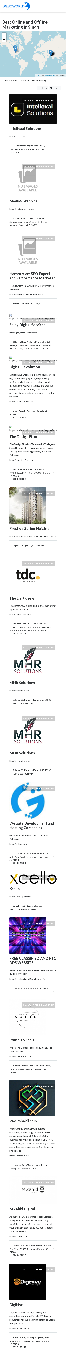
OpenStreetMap (50, 75)
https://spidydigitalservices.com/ (23, 332)
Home (7, 80)
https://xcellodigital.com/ (20, 896)
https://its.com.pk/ (17, 136)
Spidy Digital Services (27, 325)
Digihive (16, 1304)
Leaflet (38, 75)
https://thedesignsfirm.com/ (21, 460)
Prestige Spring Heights (29, 528)
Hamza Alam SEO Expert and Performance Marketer (32, 275)
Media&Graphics (23, 201)
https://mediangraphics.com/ (21, 209)
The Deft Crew (21, 598)
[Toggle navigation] (60, 6)
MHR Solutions (22, 682)
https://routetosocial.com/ (20, 1056)
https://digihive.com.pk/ (19, 1328)
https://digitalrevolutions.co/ (21, 401)
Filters (43, 88)
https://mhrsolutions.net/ (20, 690)
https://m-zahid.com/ (18, 1236)
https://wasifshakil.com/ (19, 1155)
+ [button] (4, 35)
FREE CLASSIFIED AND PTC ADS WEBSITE (32, 960)
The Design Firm (23, 436)
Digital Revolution (24, 367)
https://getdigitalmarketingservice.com (26, 294)
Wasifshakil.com (23, 1121)
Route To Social (22, 1040)
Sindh (14, 80)
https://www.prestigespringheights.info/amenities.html (32, 536)
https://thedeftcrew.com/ (20, 614)
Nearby (54, 88)
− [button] (4, 39)
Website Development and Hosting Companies (31, 825)
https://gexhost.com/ (18, 844)
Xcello (14, 888)
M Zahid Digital (22, 1209)
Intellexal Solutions (25, 128)
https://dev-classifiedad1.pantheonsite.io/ (27, 979)
